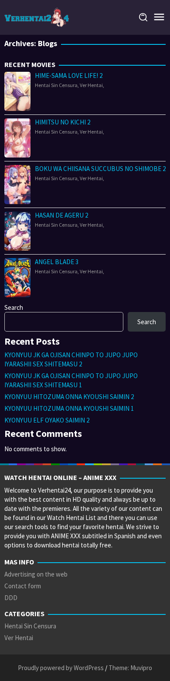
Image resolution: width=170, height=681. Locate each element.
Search (13, 307)
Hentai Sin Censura (56, 85)
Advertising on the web (36, 574)
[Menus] (159, 17)
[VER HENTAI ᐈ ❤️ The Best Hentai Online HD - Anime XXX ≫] (37, 17)
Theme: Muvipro (130, 668)
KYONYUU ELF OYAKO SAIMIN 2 (46, 420)
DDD (10, 598)
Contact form (22, 586)
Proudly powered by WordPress (61, 668)
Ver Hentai (91, 85)
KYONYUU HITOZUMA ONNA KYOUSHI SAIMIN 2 (69, 396)
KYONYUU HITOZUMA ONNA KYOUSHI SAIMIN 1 (69, 408)
